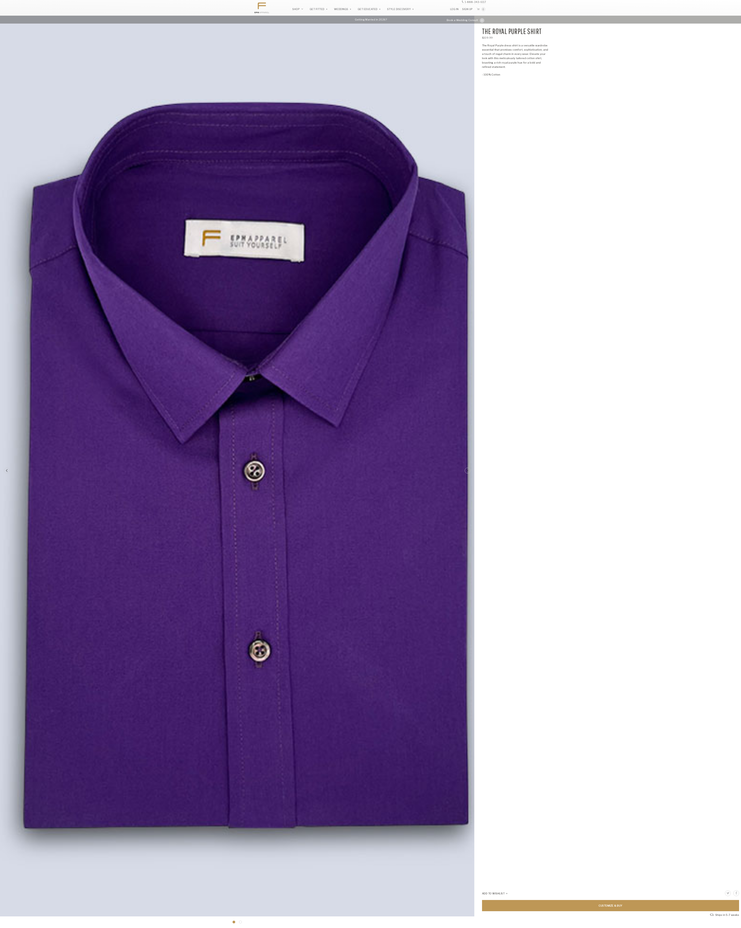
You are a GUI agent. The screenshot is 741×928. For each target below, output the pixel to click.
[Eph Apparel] (260, 8)
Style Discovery (399, 9)
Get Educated (368, 9)
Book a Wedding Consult (463, 20)
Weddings (341, 9)
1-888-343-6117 (475, 2)
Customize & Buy (611, 905)
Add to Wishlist (493, 893)
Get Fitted (317, 9)
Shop (296, 9)
